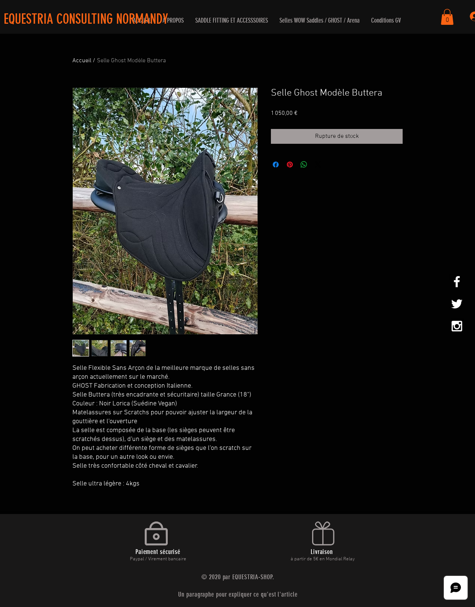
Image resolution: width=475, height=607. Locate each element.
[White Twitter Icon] (456, 303)
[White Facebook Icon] (456, 281)
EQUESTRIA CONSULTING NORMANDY (86, 19)
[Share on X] (318, 164)
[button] (231, 20)
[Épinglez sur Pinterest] (289, 164)
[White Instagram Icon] (456, 326)
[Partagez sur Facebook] (275, 164)
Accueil (81, 60)
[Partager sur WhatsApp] (303, 164)
